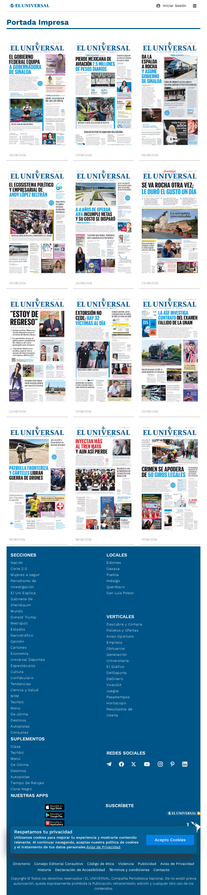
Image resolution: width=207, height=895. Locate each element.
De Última (20, 765)
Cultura (17, 672)
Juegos (113, 691)
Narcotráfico (22, 635)
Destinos (18, 720)
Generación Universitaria (118, 657)
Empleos (114, 642)
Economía (20, 653)
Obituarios (116, 648)
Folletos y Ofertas (123, 630)
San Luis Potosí (120, 593)
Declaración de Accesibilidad (80, 870)
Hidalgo (113, 581)
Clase (16, 746)
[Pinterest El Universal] (172, 765)
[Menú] (194, 6)
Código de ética (100, 864)
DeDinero (115, 679)
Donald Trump (23, 617)
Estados (18, 629)
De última (19, 714)
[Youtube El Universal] (146, 765)
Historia (44, 870)
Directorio (21, 864)
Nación (17, 563)
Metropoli (19, 623)
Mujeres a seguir (25, 575)
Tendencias (21, 684)
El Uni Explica (23, 593)
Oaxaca (113, 569)
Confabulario (22, 678)
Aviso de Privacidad (177, 864)
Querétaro (115, 587)
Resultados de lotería (120, 712)
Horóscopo (116, 703)
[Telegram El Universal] (109, 765)
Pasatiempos (118, 697)
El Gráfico (115, 667)
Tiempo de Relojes (27, 783)
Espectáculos (23, 666)
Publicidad (147, 864)
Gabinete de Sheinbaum (22, 602)
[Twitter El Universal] (133, 765)
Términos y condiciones (129, 870)
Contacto (161, 870)
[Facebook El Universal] (121, 765)
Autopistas (20, 726)
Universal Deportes (28, 660)
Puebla (113, 575)
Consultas (19, 732)
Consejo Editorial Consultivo (58, 864)
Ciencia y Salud (25, 690)
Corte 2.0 (19, 569)
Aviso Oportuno (120, 636)
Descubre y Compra (124, 624)
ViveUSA (114, 685)
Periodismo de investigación (23, 584)
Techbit (17, 702)
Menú (15, 708)
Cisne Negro (21, 789)
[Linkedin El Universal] (184, 765)
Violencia (126, 864)
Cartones (19, 647)
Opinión (17, 641)
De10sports (117, 673)
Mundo (17, 611)
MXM (15, 696)
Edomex (114, 563)
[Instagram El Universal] (160, 765)
